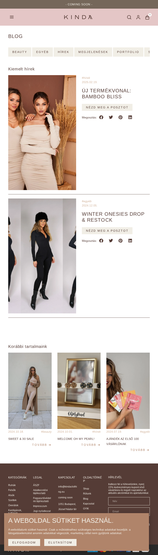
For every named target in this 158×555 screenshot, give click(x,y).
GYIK (86, 508)
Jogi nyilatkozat (41, 511)
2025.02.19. (90, 82)
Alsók (11, 495)
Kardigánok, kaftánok (15, 512)
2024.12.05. (90, 205)
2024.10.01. (65, 431)
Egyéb (88, 201)
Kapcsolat (88, 503)
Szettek (12, 500)
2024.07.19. (114, 431)
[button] (11, 17)
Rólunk (87, 493)
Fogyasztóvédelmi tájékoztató (42, 499)
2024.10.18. (16, 431)
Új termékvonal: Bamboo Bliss (106, 93)
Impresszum (40, 506)
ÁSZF (36, 485)
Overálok (13, 505)
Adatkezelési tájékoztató (40, 491)
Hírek (87, 77)
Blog (85, 498)
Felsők (12, 490)
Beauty (47, 431)
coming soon (65, 497)
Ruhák (12, 485)
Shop (86, 488)
